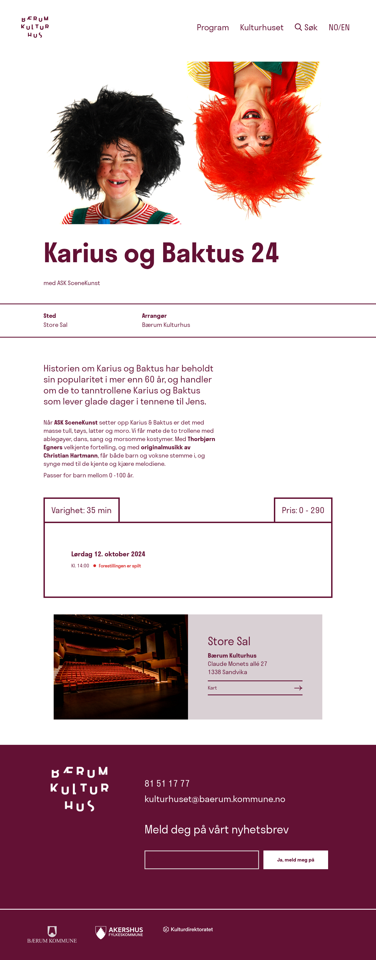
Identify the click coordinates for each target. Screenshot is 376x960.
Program (213, 27)
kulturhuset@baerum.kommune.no (215, 798)
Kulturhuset (262, 27)
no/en (339, 27)
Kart (212, 688)
